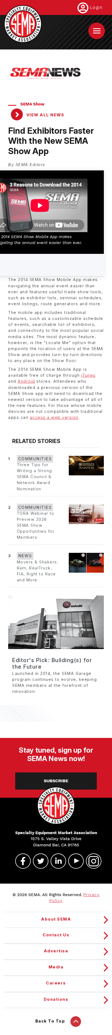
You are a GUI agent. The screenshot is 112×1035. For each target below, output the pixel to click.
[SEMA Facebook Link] (20, 861)
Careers (56, 983)
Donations (56, 999)
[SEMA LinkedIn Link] (56, 861)
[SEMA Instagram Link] (91, 861)
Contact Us (56, 935)
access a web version (54, 417)
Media (56, 967)
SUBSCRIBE (56, 780)
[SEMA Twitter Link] (38, 861)
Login (96, 7)
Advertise (56, 951)
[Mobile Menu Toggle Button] (97, 30)
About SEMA (56, 919)
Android (26, 381)
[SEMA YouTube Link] (73, 861)
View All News (44, 115)
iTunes (88, 375)
